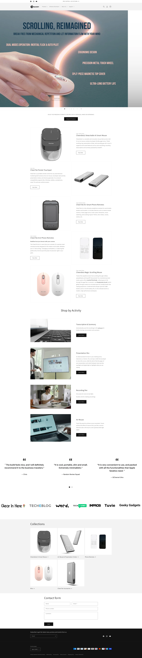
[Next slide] (77, 109)
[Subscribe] (55, 636)
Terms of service (63, 654)
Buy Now (80, 152)
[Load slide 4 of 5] (71, 109)
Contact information (79, 654)
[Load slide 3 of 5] (69, 109)
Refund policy (49, 654)
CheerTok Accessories (64, 588)
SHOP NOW (71, 58)
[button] (45, 6)
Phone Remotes (89, 557)
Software (100, 328)
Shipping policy (71, 654)
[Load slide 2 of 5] (67, 109)
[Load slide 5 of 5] (73, 109)
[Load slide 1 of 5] (65, 109)
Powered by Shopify (41, 654)
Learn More (81, 335)
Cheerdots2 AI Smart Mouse (38, 557)
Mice (31, 588)
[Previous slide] (61, 109)
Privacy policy (56, 654)
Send (48, 624)
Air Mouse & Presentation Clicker (67, 557)
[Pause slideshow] (81, 109)
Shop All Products (71, 119)
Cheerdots (35, 654)
